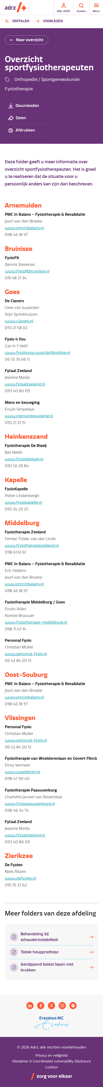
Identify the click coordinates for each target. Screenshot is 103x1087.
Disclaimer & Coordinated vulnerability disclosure (51, 1061)
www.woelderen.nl (22, 772)
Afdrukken (25, 130)
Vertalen (18, 22)
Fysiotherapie (19, 88)
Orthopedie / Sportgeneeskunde (47, 79)
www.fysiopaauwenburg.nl (30, 803)
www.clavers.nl (19, 321)
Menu (96, 11)
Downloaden (27, 105)
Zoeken (81, 11)
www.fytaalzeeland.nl (25, 384)
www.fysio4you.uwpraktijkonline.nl (37, 352)
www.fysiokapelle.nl (23, 502)
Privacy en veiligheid (51, 1056)
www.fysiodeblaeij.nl (24, 459)
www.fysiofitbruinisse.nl (27, 271)
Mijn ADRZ (63, 11)
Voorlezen (53, 21)
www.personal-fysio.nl (26, 654)
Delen (21, 118)
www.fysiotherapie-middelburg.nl (36, 622)
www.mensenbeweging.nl (29, 416)
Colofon (51, 1067)
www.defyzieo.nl (20, 878)
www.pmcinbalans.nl (24, 228)
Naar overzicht (29, 40)
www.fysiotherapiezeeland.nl (32, 545)
